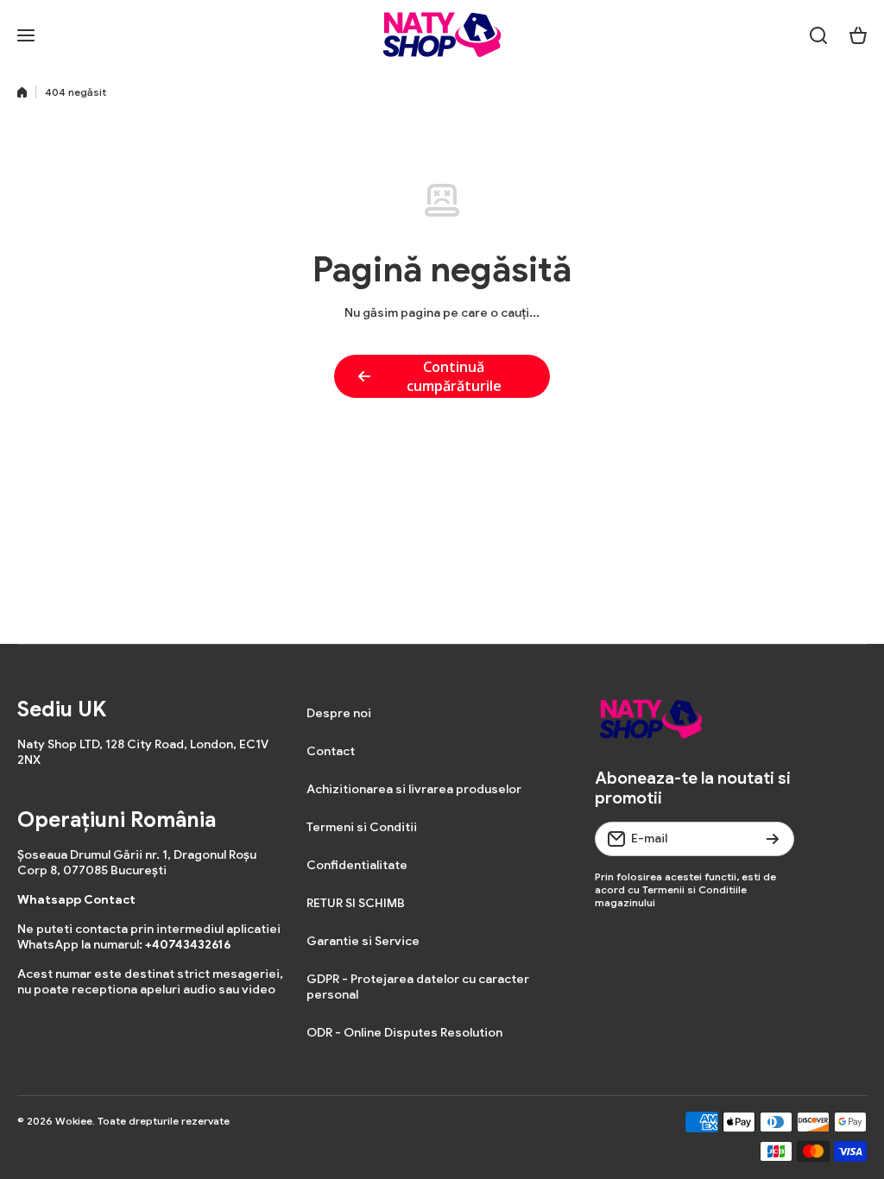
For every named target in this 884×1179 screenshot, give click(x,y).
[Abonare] (772, 839)
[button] (858, 35)
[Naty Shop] (442, 35)
